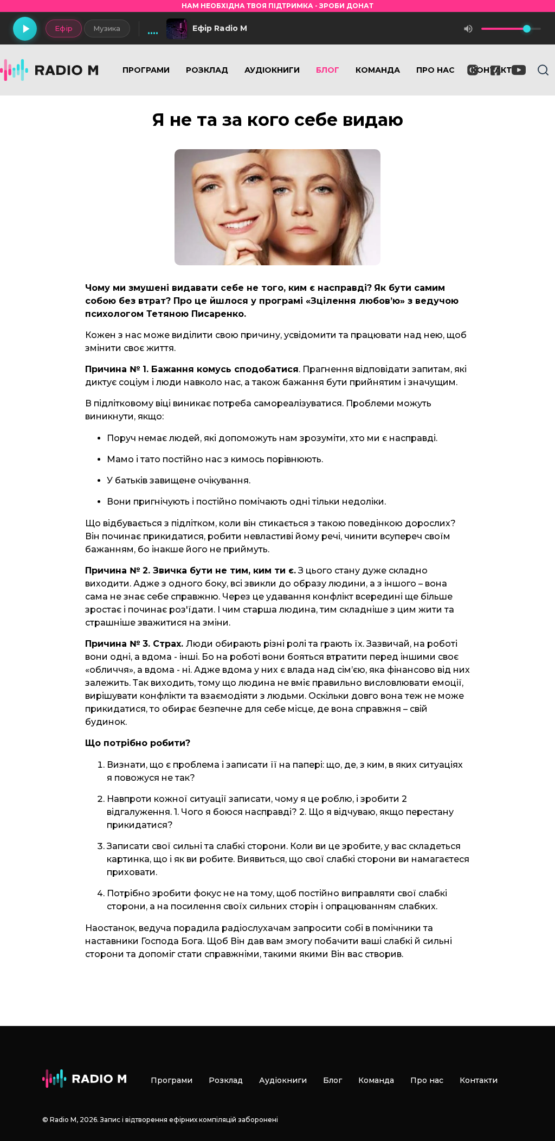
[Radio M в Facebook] (496, 70)
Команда (378, 70)
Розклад (207, 70)
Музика (107, 28)
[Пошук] (543, 70)
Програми (146, 70)
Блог (327, 70)
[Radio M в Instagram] (473, 70)
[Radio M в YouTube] (519, 70)
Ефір (64, 28)
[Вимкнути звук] (468, 28)
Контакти (479, 1080)
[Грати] (25, 29)
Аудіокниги (272, 70)
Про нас (435, 70)
